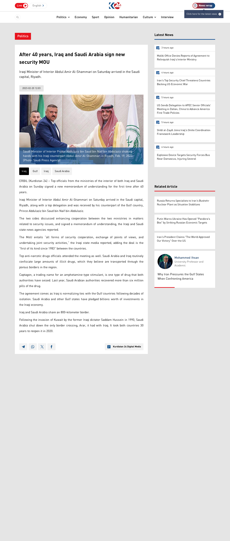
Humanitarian (128, 17)
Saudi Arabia (62, 171)
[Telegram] (23, 346)
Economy (81, 17)
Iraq (24, 171)
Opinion (109, 17)
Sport (95, 17)
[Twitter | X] (42, 346)
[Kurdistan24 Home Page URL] (115, 5)
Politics (61, 17)
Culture (148, 17)
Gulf (35, 171)
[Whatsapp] (33, 346)
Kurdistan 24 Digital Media (127, 346)
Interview (167, 17)
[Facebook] (51, 346)
